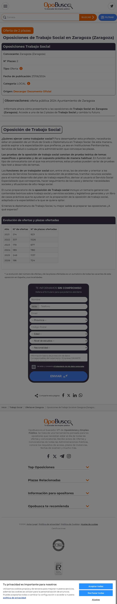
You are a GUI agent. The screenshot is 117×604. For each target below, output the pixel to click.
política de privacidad (14, 598)
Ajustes (96, 599)
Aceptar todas (96, 586)
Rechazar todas (96, 593)
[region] (58, 592)
